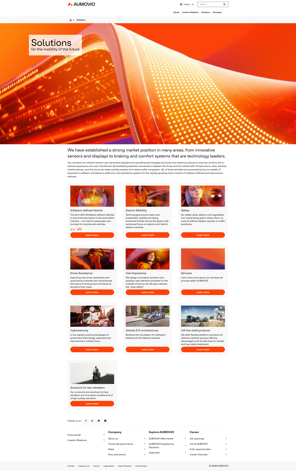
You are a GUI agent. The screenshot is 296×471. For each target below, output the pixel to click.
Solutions (205, 12)
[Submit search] (224, 4)
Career (176, 12)
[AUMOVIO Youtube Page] (99, 421)
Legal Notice (108, 466)
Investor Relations (190, 12)
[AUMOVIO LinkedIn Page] (92, 421)
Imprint (96, 466)
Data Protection (125, 466)
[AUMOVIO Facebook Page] (86, 421)
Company (217, 12)
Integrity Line (84, 466)
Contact (71, 466)
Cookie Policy (141, 466)
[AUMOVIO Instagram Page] (105, 421)
